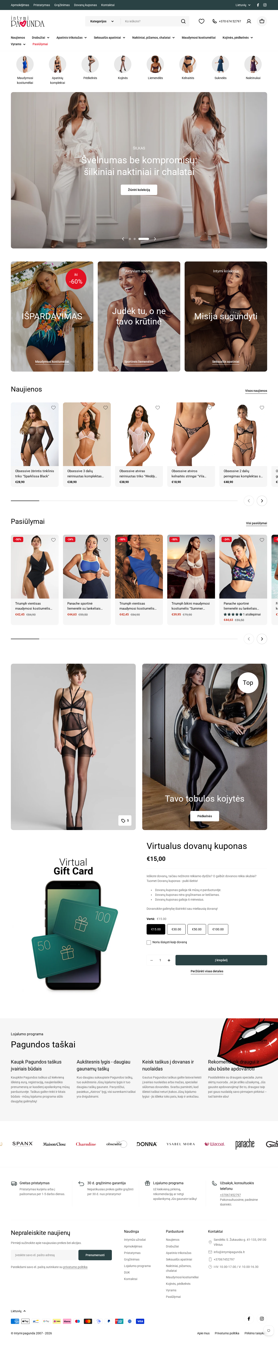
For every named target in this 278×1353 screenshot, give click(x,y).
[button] (134, 239)
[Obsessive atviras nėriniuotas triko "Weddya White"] (139, 434)
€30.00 (176, 929)
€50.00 (197, 929)
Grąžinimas (62, 5)
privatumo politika (75, 1267)
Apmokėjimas (20, 5)
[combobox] (137, 21)
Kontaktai (107, 5)
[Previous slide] (123, 239)
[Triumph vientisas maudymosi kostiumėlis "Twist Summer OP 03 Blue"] (139, 566)
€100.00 (218, 929)
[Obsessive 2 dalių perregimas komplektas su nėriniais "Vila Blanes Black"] (243, 434)
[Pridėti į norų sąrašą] (53, 407)
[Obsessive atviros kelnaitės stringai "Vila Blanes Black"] (191, 434)
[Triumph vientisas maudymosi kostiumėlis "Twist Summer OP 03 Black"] (35, 566)
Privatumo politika (227, 1333)
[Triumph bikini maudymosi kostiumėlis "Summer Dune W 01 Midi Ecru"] (191, 566)
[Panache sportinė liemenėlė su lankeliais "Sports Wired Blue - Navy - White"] (87, 566)
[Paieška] (183, 21)
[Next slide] (155, 239)
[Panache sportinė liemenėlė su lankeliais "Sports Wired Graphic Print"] (243, 566)
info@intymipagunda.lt (229, 1252)
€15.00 (156, 929)
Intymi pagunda (25, 1333)
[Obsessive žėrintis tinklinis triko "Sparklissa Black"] (35, 434)
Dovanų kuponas (85, 5)
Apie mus (203, 1333)
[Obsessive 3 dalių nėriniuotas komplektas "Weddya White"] (87, 434)
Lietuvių (241, 5)
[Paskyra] (249, 21)
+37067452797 (230, 1195)
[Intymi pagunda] (20, 1144)
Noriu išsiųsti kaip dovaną (169, 942)
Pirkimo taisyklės (256, 1333)
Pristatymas (41, 5)
